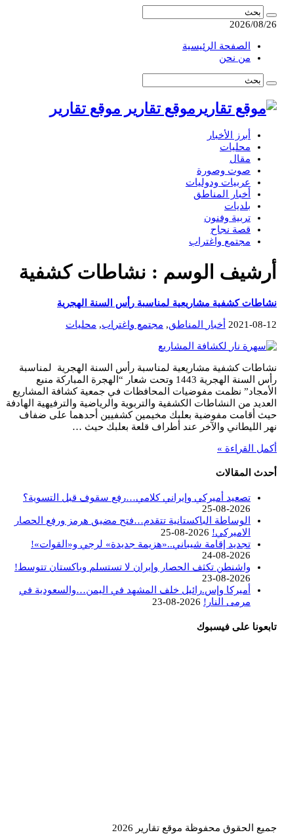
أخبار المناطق (222, 194)
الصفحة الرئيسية (216, 46)
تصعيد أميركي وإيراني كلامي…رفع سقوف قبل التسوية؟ (137, 497)
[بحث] (271, 15)
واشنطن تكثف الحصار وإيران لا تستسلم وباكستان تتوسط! (132, 567)
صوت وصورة (224, 170)
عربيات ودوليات (218, 182)
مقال (240, 158)
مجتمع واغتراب (220, 241)
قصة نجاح (231, 229)
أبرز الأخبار (229, 135)
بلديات (237, 206)
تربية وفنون (227, 217)
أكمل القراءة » (247, 448)
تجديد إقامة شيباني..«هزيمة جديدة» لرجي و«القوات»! (141, 544)
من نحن (235, 57)
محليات (235, 147)
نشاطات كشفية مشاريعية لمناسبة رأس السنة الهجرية (167, 303)
